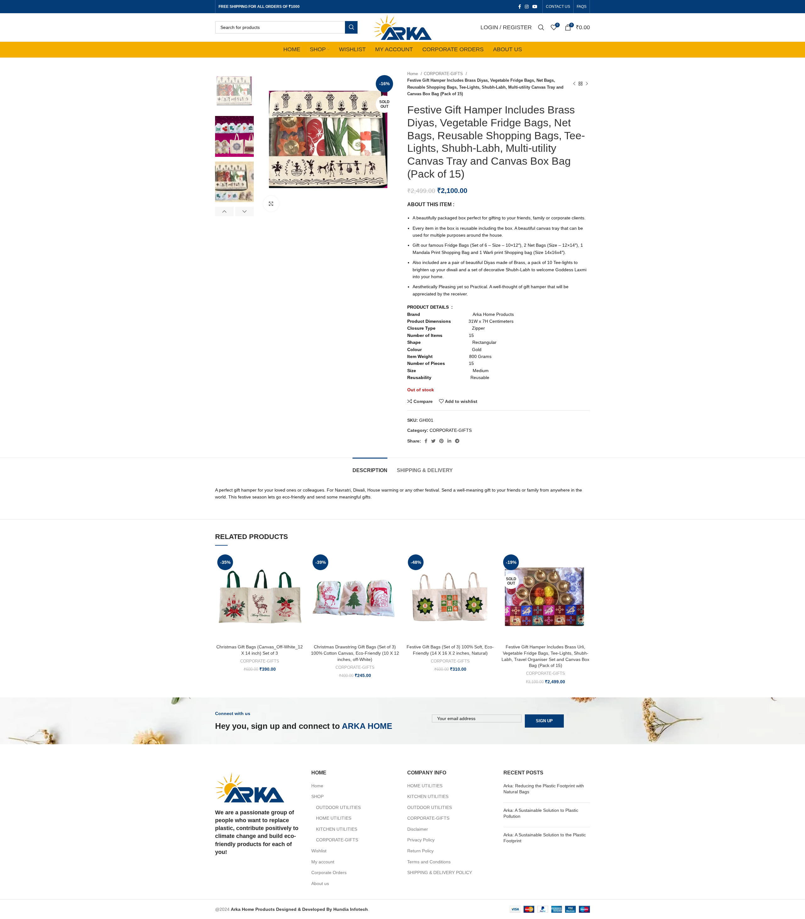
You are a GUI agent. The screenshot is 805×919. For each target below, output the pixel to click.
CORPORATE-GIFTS (444, 73)
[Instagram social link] (526, 7)
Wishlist (318, 850)
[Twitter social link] (433, 441)
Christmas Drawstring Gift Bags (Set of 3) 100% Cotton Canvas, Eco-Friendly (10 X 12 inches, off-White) (355, 653)
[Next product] (587, 84)
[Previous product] (574, 84)
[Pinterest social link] (441, 441)
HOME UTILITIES (333, 818)
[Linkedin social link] (449, 441)
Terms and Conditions (429, 861)
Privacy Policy (421, 839)
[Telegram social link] (457, 441)
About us (320, 883)
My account (322, 861)
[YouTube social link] (534, 7)
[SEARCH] (351, 27)
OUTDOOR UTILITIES (338, 807)
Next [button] (244, 211)
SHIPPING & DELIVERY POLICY (439, 872)
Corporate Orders (329, 872)
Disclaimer (417, 829)
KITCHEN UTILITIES (336, 829)
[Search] (541, 27)
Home (413, 73)
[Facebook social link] (519, 7)
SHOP (317, 796)
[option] (234, 90)
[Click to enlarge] (271, 204)
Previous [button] (224, 211)
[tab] (370, 467)
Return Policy (420, 850)
